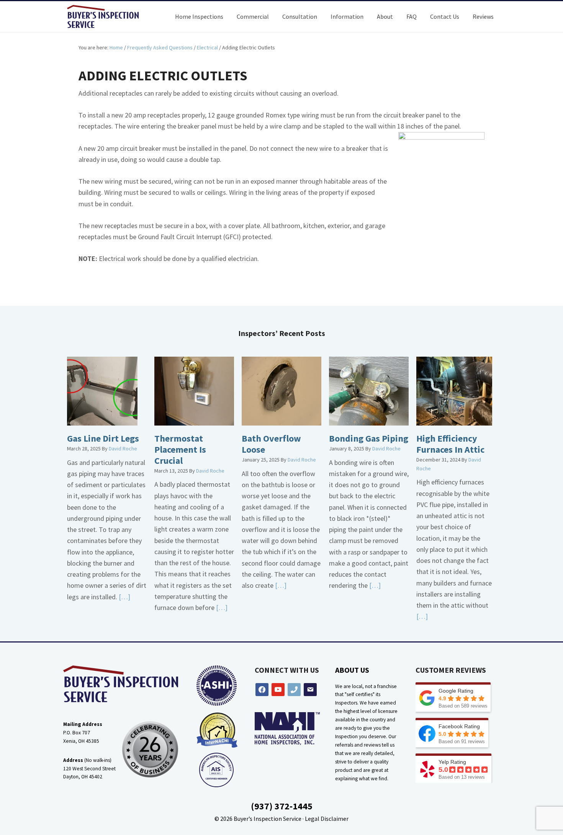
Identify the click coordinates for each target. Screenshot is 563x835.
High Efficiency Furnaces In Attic (450, 443)
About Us (352, 670)
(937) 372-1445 (282, 806)
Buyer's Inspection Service (109, 16)
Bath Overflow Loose (271, 443)
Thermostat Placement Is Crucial (180, 449)
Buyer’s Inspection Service (267, 818)
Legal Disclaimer (327, 818)
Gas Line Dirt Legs (103, 438)
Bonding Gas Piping (368, 438)
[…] (123, 596)
